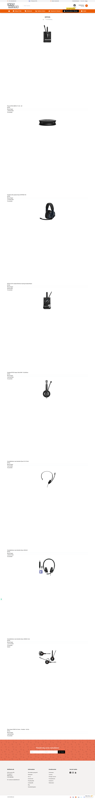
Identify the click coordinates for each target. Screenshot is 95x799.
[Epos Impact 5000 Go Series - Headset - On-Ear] (47, 688)
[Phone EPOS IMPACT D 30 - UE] (47, 64)
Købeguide (30, 774)
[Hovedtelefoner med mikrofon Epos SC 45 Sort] (47, 420)
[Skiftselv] (13, 5)
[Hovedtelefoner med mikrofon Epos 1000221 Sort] (47, 597)
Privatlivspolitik (31, 780)
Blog (29, 784)
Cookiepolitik (30, 782)
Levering (50, 774)
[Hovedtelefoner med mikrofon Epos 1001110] (47, 508)
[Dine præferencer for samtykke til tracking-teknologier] (1, 599)
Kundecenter (30, 778)
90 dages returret (52, 776)
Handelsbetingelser (32, 786)
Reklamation (51, 782)
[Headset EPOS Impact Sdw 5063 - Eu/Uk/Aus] (47, 331)
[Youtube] (75, 772)
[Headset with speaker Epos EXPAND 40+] (47, 153)
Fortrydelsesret (52, 778)
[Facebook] (70, 772)
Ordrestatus (51, 772)
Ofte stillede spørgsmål (32, 772)
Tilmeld (62, 751)
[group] (18, 1)
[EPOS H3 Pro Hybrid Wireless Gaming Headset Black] (47, 242)
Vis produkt (9, 112)
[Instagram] (73, 772)
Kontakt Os (51, 780)
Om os (29, 776)
